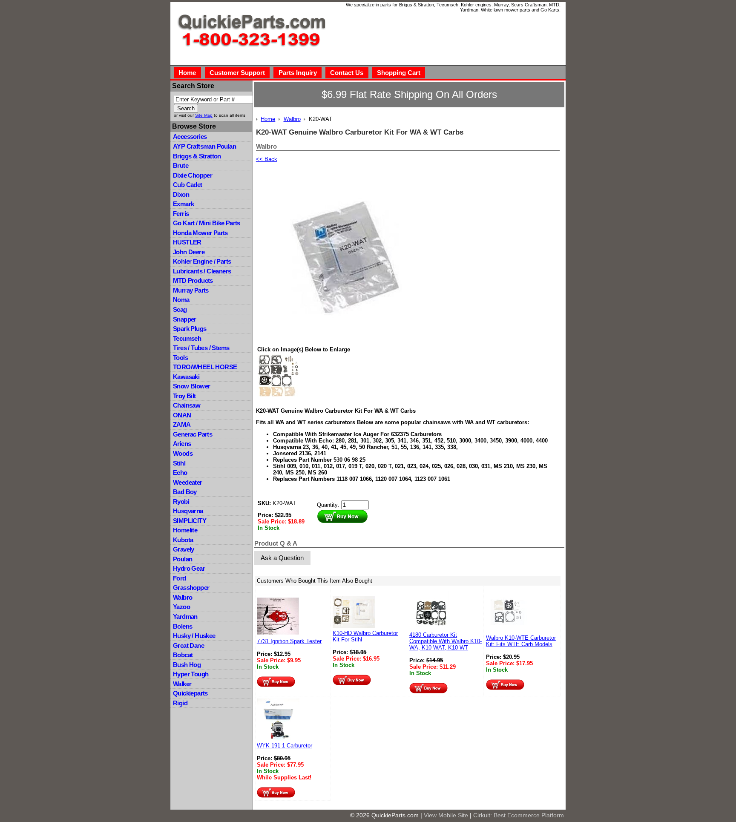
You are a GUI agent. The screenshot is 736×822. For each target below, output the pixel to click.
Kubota (183, 539)
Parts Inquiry (298, 72)
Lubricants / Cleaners (202, 271)
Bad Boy (185, 491)
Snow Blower (191, 386)
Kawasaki (186, 376)
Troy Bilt (184, 396)
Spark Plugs (189, 328)
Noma (181, 299)
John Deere (188, 252)
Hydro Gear (189, 568)
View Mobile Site (446, 815)
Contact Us (346, 72)
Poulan (182, 559)
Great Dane (188, 645)
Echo (180, 472)
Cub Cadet (187, 184)
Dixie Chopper (192, 175)
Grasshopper (191, 587)
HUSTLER (187, 242)
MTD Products (193, 280)
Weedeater (187, 482)
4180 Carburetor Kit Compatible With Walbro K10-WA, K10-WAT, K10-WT (445, 641)
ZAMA (182, 424)
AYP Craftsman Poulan (204, 146)
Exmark (183, 203)
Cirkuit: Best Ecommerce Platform (518, 815)
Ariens (182, 443)
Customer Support (237, 72)
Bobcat (183, 654)
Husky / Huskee (194, 635)
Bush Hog (187, 664)
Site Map (204, 115)
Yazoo (181, 606)
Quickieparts (190, 693)
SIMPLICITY (189, 520)
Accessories (190, 136)
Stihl (179, 463)
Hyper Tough (190, 674)
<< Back (266, 159)
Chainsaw (186, 405)
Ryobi (181, 501)
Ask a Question (282, 557)
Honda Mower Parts (200, 232)
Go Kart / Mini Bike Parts (206, 223)
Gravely (183, 549)
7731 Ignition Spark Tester (289, 641)
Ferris (181, 213)
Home (187, 72)
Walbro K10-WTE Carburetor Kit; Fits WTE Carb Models (521, 641)
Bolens (182, 626)
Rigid (180, 703)
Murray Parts (191, 290)
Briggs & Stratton (197, 156)
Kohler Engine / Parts (202, 261)
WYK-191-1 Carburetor (284, 745)
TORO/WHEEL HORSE (205, 367)
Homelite (185, 530)
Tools (180, 357)
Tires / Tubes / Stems (201, 347)
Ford (179, 578)
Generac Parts (192, 434)
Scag (180, 309)
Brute (180, 165)
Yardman (185, 616)
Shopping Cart (398, 72)
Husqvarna (188, 510)
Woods (183, 453)
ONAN (182, 415)
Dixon (181, 194)
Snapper (184, 319)
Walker (182, 683)
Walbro (182, 597)
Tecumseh (187, 338)
